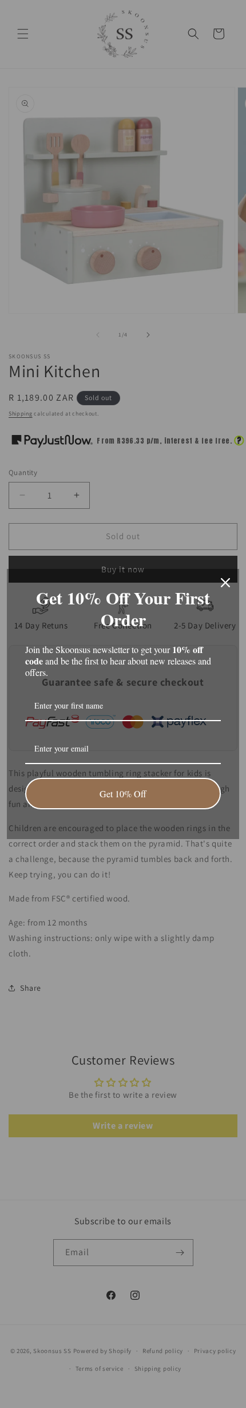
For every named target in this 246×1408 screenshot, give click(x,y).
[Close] (225, 582)
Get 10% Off (123, 794)
